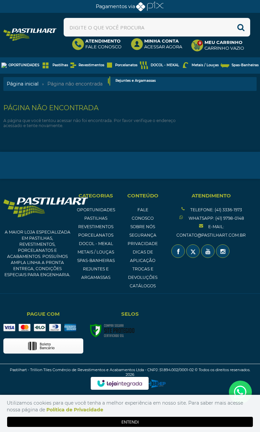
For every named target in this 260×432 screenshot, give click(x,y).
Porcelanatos (95, 235)
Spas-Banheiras (96, 260)
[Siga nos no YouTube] (208, 251)
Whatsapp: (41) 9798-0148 (216, 218)
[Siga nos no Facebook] (178, 251)
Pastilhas (95, 218)
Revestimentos (95, 226)
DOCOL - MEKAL (96, 243)
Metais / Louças (96, 252)
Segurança (142, 235)
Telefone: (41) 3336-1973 (215, 209)
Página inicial (23, 84)
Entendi (130, 422)
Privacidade (143, 243)
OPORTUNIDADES (96, 209)
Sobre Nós (142, 226)
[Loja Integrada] (120, 383)
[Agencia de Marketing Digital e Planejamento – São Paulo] (157, 384)
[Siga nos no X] (193, 251)
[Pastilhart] (30, 34)
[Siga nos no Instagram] (223, 251)
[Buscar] (241, 27)
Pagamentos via (115, 6)
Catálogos (143, 285)
